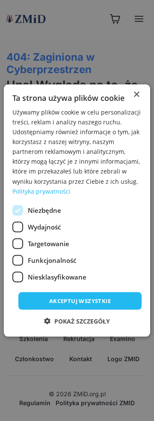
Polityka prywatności (41, 191)
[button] (77, 321)
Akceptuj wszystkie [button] (80, 300)
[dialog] (77, 210)
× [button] (136, 94)
